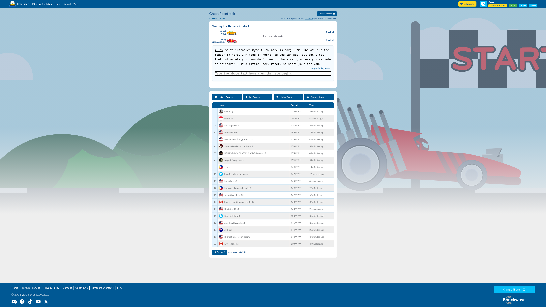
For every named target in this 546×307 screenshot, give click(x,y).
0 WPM (523, 6)
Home (14, 287)
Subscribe (469, 4)
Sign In (513, 6)
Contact (67, 287)
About (67, 4)
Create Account (498, 6)
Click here (309, 18)
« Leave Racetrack (217, 18)
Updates (47, 4)
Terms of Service (31, 287)
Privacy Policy (51, 287)
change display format (320, 68)
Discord (57, 4)
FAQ (119, 287)
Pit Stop (36, 4)
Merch (76, 4)
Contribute (81, 287)
